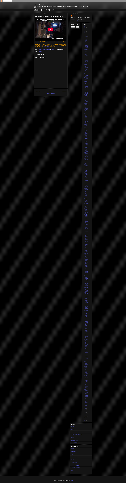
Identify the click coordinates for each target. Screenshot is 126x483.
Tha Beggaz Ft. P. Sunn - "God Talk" (86, 140)
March (86, 413)
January (86, 416)
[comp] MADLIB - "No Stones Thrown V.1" (86, 302)
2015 (85, 30)
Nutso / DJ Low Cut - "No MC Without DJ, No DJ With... (86, 205)
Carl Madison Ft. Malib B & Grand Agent (86, 312)
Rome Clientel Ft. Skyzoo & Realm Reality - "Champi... (86, 116)
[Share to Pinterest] (62, 49)
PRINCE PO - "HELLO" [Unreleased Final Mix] (86, 46)
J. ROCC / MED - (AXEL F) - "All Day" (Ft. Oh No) (86, 326)
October (86, 36)
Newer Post (37, 91)
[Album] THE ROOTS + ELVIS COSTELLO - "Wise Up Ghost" (86, 261)
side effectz (40, 51)
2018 (85, 26)
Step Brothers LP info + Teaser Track (86, 129)
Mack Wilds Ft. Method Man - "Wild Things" (86, 239)
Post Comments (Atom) (53, 97)
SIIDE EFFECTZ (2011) (74, 442)
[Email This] (57, 49)
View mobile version (50, 93)
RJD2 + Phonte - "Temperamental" (86, 235)
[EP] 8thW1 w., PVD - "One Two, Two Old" (86, 101)
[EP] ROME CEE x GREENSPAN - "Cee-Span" (86, 266)
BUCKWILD (72, 429)
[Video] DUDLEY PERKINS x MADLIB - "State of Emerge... (86, 106)
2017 (85, 27)
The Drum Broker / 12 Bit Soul (75, 465)
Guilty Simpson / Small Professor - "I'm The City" (86, 228)
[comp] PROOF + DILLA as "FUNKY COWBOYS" (86, 363)
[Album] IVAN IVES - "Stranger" (86, 82)
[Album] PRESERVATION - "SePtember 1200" (86, 322)
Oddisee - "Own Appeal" (86, 125)
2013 (85, 32)
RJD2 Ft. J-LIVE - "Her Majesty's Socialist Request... (86, 352)
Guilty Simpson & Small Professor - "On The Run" (86, 391)
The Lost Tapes (39, 4)
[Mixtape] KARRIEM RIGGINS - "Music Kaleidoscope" (86, 272)
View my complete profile (74, 20)
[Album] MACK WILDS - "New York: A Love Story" (86, 175)
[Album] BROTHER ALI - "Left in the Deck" (86, 368)
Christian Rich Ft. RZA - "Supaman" (86, 251)
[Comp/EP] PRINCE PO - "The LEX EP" (86, 92)
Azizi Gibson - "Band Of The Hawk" (86, 170)
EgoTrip (72, 454)
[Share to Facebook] (61, 49)
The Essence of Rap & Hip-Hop (75, 467)
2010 (85, 420)
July (85, 408)
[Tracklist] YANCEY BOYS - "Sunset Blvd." (86, 70)
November (86, 35)
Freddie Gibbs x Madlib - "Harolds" (86, 150)
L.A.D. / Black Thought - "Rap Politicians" (86, 284)
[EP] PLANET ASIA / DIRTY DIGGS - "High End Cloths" (86, 278)
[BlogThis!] (59, 49)
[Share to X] (60, 49)
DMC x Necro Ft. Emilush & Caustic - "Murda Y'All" (86, 255)
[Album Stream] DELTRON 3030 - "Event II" (86, 166)
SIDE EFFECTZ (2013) (74, 440)
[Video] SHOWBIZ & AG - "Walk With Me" (86, 66)
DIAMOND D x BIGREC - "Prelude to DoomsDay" (86, 55)
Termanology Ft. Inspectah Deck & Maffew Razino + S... (86, 87)
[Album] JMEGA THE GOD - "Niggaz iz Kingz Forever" (86, 200)
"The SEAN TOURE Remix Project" (86, 78)
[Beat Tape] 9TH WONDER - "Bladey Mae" (86, 96)
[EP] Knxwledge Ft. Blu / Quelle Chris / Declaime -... (86, 155)
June (85, 409)
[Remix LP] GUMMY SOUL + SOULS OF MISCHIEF (86, 382)
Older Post (64, 91)
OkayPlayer (72, 459)
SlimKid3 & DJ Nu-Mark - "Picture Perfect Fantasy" (86, 346)
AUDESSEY (72, 426)
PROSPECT (72, 437)
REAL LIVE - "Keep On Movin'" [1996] (86, 50)
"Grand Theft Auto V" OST (86, 232)
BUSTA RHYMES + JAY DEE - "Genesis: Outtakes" (86, 316)
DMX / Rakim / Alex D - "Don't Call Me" (86, 135)
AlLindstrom (72, 448)
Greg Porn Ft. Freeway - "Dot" (86, 110)
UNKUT (72, 470)
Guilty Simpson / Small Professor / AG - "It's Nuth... (86, 336)
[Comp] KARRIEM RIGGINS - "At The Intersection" (86, 216)
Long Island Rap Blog (74, 457)
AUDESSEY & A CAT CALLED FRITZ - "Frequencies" (86, 61)
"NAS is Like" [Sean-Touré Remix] (86, 297)
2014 (85, 31)
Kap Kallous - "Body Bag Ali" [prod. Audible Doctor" (86, 307)
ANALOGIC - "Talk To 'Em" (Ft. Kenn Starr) (86, 122)
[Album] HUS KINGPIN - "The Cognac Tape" (86, 186)
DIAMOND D (72, 431)
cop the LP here (46, 46)
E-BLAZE (72, 432)
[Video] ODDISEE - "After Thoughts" (86, 331)
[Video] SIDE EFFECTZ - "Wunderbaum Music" (86, 358)
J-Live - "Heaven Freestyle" (86, 133)
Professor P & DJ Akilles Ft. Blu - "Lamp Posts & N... (86, 211)
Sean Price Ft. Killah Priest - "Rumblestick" (86, 372)
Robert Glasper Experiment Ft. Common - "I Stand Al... (86, 161)
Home (50, 91)
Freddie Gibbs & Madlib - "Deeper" (86, 387)
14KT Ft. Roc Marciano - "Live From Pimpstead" (86, 195)
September (86, 37)
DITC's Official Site (73, 451)
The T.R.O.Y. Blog (73, 468)
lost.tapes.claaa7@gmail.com (77, 15)
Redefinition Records (74, 462)
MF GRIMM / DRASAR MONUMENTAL (76, 434)
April (85, 412)
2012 (85, 417)
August (86, 407)
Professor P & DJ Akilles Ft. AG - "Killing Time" (86, 41)
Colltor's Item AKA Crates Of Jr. (75, 449)
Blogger (71, 480)
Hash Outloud (73, 456)
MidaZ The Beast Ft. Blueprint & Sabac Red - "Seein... (86, 396)
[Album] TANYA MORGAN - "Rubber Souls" (86, 75)
